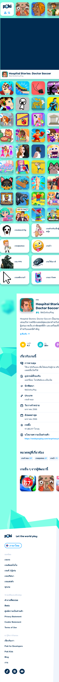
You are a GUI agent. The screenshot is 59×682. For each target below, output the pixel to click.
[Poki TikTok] (7, 671)
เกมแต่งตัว (9, 582)
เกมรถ (7, 560)
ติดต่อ (7, 606)
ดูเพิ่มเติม (23, 334)
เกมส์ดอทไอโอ (11, 565)
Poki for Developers (14, 646)
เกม (37, 300)
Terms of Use (11, 628)
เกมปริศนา (9, 576)
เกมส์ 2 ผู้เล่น (10, 571)
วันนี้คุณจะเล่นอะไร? (9, 13)
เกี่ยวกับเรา (9, 641)
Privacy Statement (13, 617)
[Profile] (5, 13)
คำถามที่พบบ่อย (11, 600)
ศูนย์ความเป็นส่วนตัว (14, 611)
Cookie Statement (13, 622)
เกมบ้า (53, 458)
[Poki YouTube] (22, 671)
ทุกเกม (7, 587)
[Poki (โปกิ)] (7, 6)
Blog (7, 657)
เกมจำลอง (26, 458)
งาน (6, 663)
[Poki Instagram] (14, 671)
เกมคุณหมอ (41, 458)
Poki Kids (9, 652)
